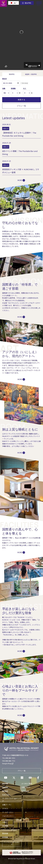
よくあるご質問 (27, 783)
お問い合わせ (26, 787)
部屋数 (13, 88)
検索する (21, 100)
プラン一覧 (21, 106)
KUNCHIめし (6, 795)
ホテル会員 (25, 791)
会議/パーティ (7, 805)
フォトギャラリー (8, 816)
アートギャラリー (8, 812)
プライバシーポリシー (9, 830)
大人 (24, 88)
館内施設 (5, 791)
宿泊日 (4, 79)
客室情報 (5, 787)
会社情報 (5, 826)
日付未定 (25, 83)
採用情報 (5, 837)
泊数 (3, 88)
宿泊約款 (5, 833)
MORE (20, 180)
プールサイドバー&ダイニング (11, 799)
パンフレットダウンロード (12, 843)
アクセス (5, 808)
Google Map (7, 763)
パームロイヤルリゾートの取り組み (12, 821)
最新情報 (5, 783)
